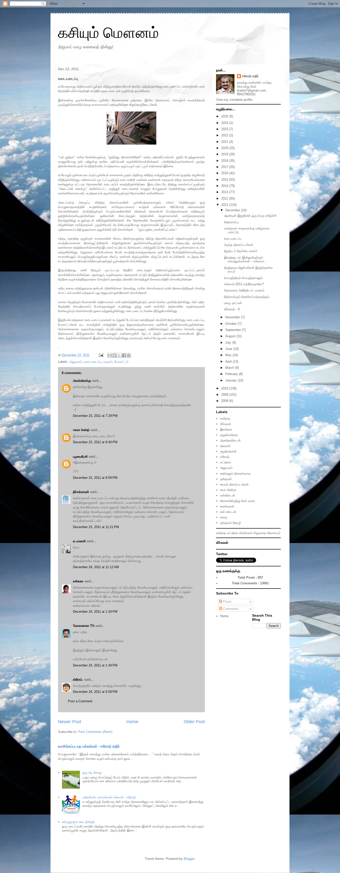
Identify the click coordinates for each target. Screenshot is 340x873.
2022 (225, 135)
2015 (225, 179)
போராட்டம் (121, 362)
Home (132, 721)
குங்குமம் (226, 479)
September (233, 330)
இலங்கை (226, 429)
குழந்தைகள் (228, 451)
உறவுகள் (225, 446)
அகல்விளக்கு (82, 380)
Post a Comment (80, 701)
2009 (225, 394)
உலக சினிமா (228, 490)
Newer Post (69, 721)
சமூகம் (108, 362)
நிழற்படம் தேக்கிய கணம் (240, 251)
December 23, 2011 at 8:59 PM (95, 478)
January (231, 380)
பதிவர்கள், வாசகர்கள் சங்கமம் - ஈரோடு (109, 797)
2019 (225, 154)
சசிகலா (78, 581)
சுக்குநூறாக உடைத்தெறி (78, 822)
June (229, 349)
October (231, 324)
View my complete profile (234, 100)
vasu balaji (81, 430)
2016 (225, 173)
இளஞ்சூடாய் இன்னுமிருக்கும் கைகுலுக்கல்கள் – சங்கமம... (245, 259)
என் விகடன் (228, 512)
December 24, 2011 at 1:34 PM (95, 611)
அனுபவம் (75, 362)
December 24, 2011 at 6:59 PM (95, 692)
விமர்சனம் (246, 533)
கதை (223, 517)
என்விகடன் (227, 495)
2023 (225, 129)
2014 (225, 186)
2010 (225, 388)
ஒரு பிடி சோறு (92, 772)
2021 (225, 142)
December (233, 210)
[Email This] (109, 355)
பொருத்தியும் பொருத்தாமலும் (243, 278)
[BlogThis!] (114, 355)
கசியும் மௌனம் (108, 32)
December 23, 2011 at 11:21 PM (96, 527)
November (233, 317)
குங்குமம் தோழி (230, 523)
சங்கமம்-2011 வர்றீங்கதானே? (244, 284)
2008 (225, 401)
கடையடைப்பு (92, 362)
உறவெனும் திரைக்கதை (235, 473)
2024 (225, 123)
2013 (225, 192)
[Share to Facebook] (123, 355)
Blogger (189, 859)
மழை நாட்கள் (233, 303)
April (229, 361)
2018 (225, 161)
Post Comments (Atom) (95, 732)
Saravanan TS (83, 626)
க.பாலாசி (79, 541)
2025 (225, 116)
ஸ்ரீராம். (78, 679)
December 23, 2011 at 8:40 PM (95, 442)
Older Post (194, 721)
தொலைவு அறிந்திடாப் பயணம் (244, 290)
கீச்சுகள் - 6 (232, 309)
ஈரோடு (224, 457)
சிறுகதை (260, 533)
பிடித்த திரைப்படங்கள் (238, 245)
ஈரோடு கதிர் (250, 76)
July (228, 342)
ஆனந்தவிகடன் (230, 440)
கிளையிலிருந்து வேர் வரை (237, 501)
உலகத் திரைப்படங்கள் (234, 484)
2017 (225, 167)
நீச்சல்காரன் (81, 492)
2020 (225, 148)
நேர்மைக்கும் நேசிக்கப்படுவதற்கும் (246, 297)
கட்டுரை (225, 462)
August (230, 336)
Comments (230, 609)
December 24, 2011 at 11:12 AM (96, 567)
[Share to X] (119, 355)
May (228, 355)
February (232, 374)
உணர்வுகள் (227, 506)
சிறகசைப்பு (231, 222)
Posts (226, 601)
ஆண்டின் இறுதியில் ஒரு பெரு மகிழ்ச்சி (250, 216)
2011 (225, 205)
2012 (225, 198)
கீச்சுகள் (225, 424)
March (230, 368)
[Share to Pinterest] (128, 355)
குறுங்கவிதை (229, 435)
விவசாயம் (273, 533)
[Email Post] (100, 355)
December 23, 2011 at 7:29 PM (95, 416)
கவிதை (225, 418)
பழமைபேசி (80, 456)
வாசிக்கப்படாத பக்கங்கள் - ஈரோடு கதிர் (89, 746)
